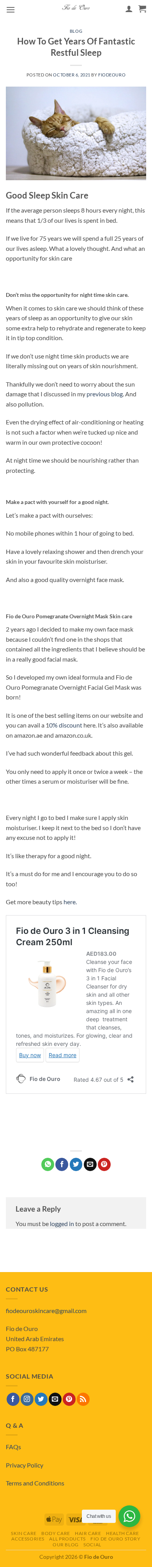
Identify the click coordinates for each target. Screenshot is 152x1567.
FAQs (13, 1446)
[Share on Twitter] (76, 1164)
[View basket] (142, 8)
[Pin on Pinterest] (104, 1164)
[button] (10, 9)
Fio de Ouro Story (115, 1539)
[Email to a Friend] (90, 1164)
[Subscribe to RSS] (83, 1399)
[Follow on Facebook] (13, 1399)
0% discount (65, 725)
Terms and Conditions (35, 1483)
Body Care (55, 1533)
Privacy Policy (24, 1465)
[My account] (129, 8)
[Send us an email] (55, 1399)
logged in (62, 1223)
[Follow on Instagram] (27, 1399)
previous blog (105, 394)
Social (92, 1544)
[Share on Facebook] (61, 1164)
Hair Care (88, 1533)
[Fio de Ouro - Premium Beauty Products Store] (76, 8)
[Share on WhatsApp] (47, 1164)
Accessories (27, 1539)
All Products (67, 1539)
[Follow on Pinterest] (69, 1399)
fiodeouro (111, 74)
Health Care (122, 1533)
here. (70, 901)
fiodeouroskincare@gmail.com (46, 1310)
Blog (76, 31)
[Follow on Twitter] (41, 1399)
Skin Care (24, 1533)
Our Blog (66, 1544)
